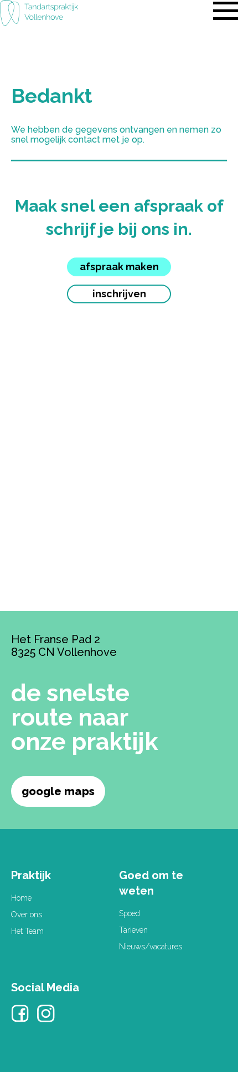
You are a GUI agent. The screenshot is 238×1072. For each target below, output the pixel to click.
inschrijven (119, 293)
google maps (58, 791)
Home (21, 898)
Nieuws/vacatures (150, 946)
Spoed (129, 913)
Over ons (26, 914)
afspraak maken (119, 266)
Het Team (27, 931)
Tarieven (133, 930)
